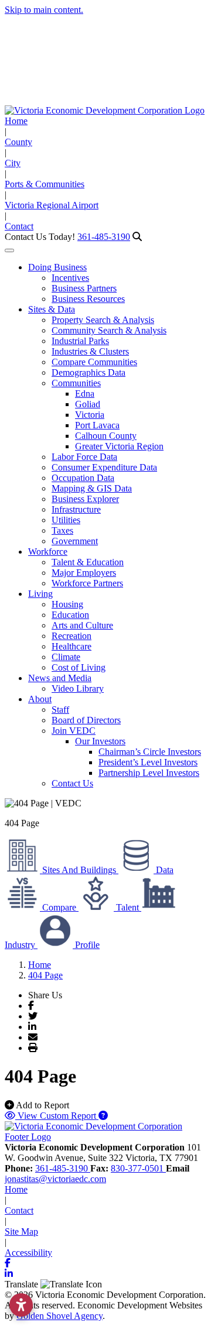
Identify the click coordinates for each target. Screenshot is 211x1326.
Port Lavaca (97, 425)
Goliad (87, 404)
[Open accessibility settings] (21, 1305)
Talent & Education (88, 562)
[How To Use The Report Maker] (103, 1116)
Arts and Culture (82, 625)
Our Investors (100, 741)
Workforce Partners (87, 583)
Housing (67, 604)
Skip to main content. (44, 10)
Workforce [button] (47, 551)
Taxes (62, 530)
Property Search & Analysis (103, 320)
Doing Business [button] (57, 267)
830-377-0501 (138, 1168)
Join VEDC (74, 731)
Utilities (66, 520)
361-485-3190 (103, 237)
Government (75, 541)
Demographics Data (88, 372)
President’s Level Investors (148, 762)
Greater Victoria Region (119, 446)
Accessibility (28, 1253)
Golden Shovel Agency (59, 1316)
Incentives (70, 278)
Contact (19, 226)
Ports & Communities (44, 184)
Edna (84, 394)
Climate (66, 657)
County (18, 142)
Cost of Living (79, 667)
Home (16, 121)
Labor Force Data (84, 457)
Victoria (89, 415)
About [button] (40, 699)
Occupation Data (83, 478)
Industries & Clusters (90, 351)
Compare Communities (94, 362)
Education (70, 615)
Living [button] (40, 594)
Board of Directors (86, 720)
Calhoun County (106, 436)
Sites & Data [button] (51, 309)
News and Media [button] (59, 678)
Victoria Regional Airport (51, 205)
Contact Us (72, 783)
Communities (76, 383)
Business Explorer (85, 499)
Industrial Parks (80, 341)
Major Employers (84, 573)
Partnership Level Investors (148, 773)
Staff (60, 709)
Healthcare (71, 646)
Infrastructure (76, 509)
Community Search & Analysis (109, 330)
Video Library (78, 688)
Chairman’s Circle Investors (149, 752)
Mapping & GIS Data (92, 488)
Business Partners (84, 288)
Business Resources (88, 299)
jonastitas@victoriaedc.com (55, 1179)
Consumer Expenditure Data (104, 467)
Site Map (21, 1231)
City (13, 163)
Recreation (71, 636)
